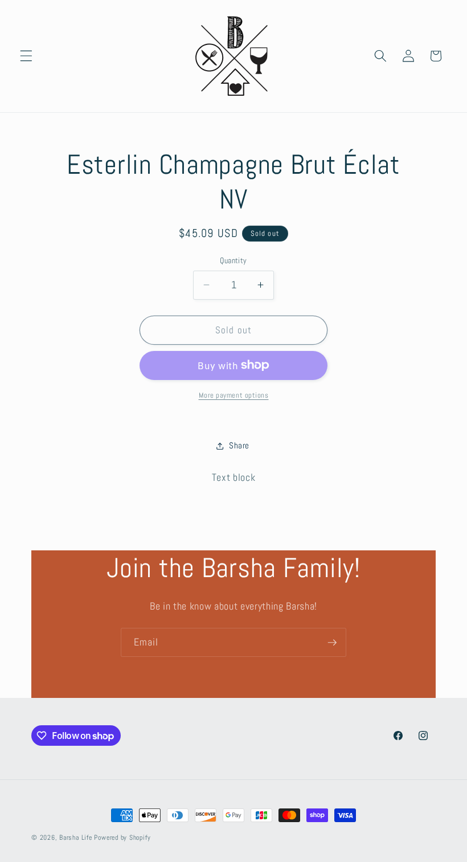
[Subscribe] (332, 642)
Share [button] (239, 445)
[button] (26, 56)
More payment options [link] (234, 395)
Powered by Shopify (122, 837)
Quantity (233, 260)
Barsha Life (75, 837)
